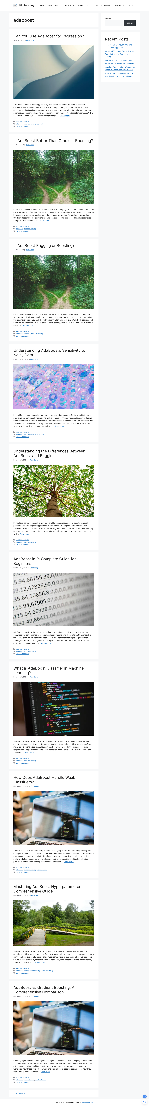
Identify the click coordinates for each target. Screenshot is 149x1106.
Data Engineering (85, 5)
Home (41, 5)
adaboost (19, 124)
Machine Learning (103, 5)
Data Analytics (53, 5)
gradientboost (29, 1080)
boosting (27, 333)
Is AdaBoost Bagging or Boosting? (43, 245)
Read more (65, 116)
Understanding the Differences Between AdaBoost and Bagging (49, 453)
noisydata (40, 434)
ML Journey (26, 5)
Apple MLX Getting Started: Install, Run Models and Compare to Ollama (120, 54)
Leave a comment (22, 126)
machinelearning (30, 124)
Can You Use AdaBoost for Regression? (48, 36)
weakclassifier (42, 870)
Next (22, 1093)
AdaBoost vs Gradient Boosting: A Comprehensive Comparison (43, 989)
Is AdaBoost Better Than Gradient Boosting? (53, 140)
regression (40, 124)
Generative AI (119, 5)
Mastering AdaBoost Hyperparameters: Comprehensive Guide (48, 888)
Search (108, 19)
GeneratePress (87, 1103)
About (131, 5)
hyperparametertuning (32, 971)
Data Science (69, 5)
